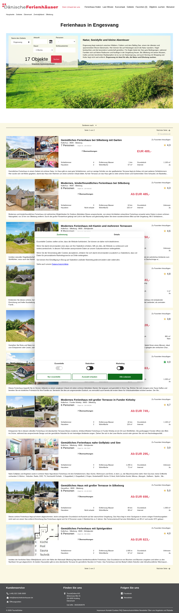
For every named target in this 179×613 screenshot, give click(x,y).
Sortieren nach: (88, 125)
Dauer (36, 46)
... (50, 41)
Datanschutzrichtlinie (60, 264)
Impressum (101, 610)
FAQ (120, 610)
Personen (59, 37)
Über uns (151, 610)
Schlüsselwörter (62, 46)
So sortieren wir (165, 134)
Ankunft (36, 37)
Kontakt (109, 610)
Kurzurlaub (120, 7)
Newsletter (143, 610)
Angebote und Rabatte (164, 610)
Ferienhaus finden (93, 7)
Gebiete (130, 7)
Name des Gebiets (18, 38)
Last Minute (108, 7)
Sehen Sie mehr (89, 152)
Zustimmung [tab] (62, 234)
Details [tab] (117, 234)
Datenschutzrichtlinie (131, 610)
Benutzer (170, 7)
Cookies (115, 610)
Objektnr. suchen (157, 7)
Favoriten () (141, 7)
